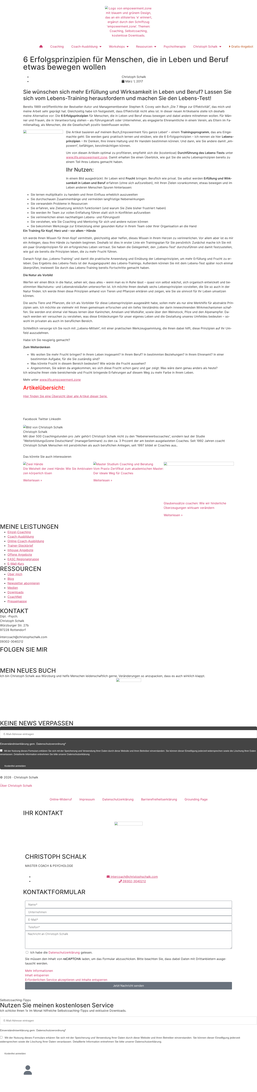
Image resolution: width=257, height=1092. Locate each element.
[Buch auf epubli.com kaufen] (128, 697)
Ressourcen (144, 46)
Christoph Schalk (205, 46)
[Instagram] (25, 657)
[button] (30, 416)
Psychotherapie (175, 46)
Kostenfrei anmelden (15, 766)
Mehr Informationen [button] (39, 971)
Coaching (57, 46)
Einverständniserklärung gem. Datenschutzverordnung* (33, 743)
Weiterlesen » (32, 480)
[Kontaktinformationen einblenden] (28, 1070)
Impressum (87, 799)
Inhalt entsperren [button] (37, 975)
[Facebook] (4, 657)
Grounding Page (196, 799)
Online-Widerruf (61, 799)
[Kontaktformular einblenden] (28, 1084)
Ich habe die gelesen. (61, 952)
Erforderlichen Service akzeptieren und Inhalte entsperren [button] (66, 980)
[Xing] (35, 657)
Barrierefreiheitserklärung (159, 799)
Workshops (117, 46)
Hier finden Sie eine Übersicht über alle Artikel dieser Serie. (65, 396)
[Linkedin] (15, 657)
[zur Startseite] (128, 22)
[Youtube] (46, 657)
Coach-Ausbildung (84, 46)
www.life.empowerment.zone (86, 157)
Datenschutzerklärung (118, 799)
